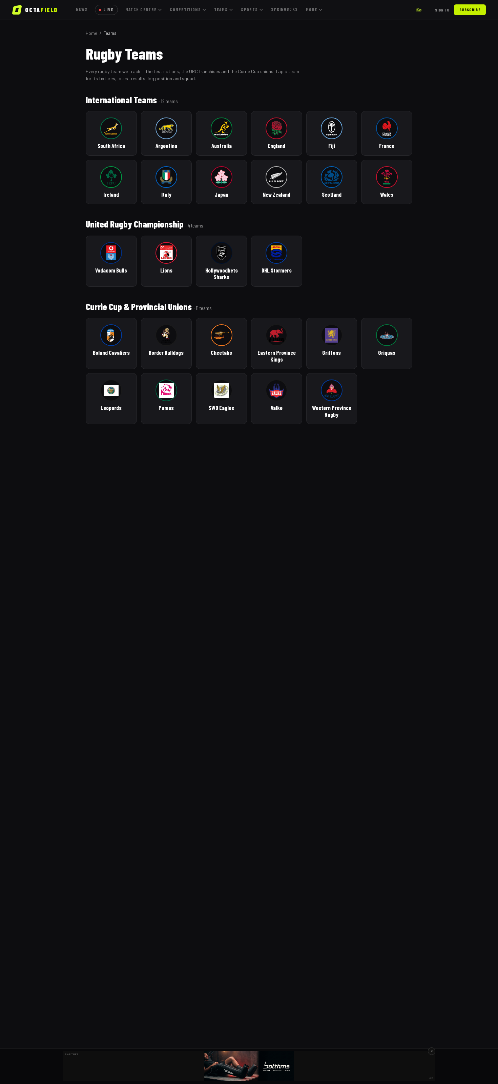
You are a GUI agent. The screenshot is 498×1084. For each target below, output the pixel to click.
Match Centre (141, 9)
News (81, 9)
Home (91, 33)
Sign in (442, 9)
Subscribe (469, 9)
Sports (249, 9)
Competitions (185, 9)
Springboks (284, 9)
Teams (221, 9)
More (311, 9)
